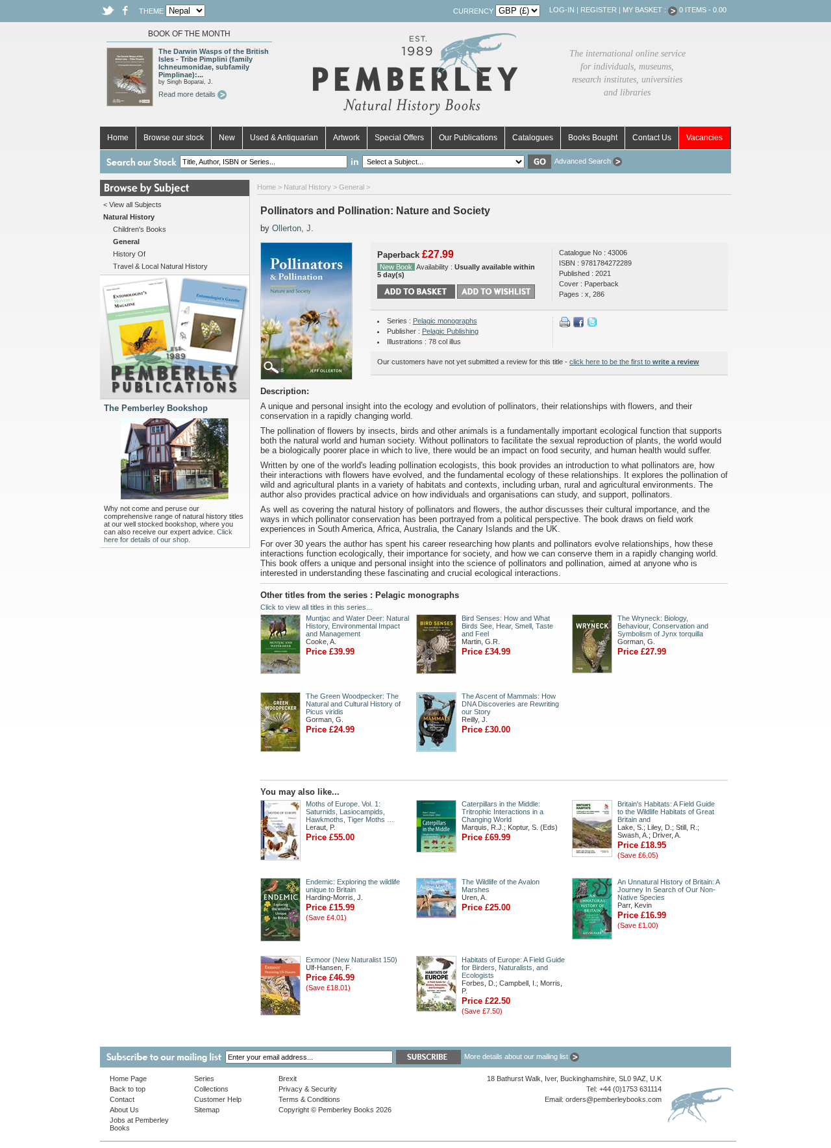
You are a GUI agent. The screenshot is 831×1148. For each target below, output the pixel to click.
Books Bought (592, 137)
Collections (211, 1089)
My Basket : (645, 10)
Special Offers (399, 137)
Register (598, 10)
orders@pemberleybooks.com (613, 1099)
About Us (124, 1110)
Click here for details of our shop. (168, 535)
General (351, 187)
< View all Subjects (132, 204)
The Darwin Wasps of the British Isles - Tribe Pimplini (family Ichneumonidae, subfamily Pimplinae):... (213, 63)
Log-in (562, 10)
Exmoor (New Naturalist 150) (351, 960)
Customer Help (218, 1099)
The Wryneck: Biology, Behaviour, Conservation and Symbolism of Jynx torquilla (662, 626)
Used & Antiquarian (284, 137)
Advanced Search (583, 161)
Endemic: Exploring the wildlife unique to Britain (353, 885)
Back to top (127, 1089)
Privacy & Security (308, 1089)
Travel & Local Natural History (160, 266)
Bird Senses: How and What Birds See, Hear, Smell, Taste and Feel (507, 626)
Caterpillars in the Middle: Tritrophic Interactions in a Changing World (502, 811)
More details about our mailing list (517, 1056)
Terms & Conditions (309, 1099)
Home (118, 137)
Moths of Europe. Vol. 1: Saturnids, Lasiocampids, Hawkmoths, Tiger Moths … (350, 811)
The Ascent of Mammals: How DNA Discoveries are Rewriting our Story (510, 704)
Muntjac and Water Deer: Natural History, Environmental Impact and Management (357, 626)
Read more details (187, 94)
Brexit (288, 1078)
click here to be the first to (634, 362)
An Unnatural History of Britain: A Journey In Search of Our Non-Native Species (668, 889)
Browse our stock (173, 137)
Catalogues (532, 137)
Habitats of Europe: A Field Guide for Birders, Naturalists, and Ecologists (513, 967)
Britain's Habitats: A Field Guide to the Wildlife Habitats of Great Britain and (666, 811)
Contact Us (651, 137)
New (227, 137)
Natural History (307, 187)
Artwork (346, 137)
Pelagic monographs (445, 321)
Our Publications (468, 137)
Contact (122, 1099)
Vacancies (704, 137)
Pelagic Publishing (450, 331)
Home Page (128, 1078)
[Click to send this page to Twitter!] (592, 325)
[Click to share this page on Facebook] (578, 325)
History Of (129, 254)
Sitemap (206, 1110)
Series (204, 1078)
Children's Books (139, 229)
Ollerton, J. (293, 228)
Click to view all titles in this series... (316, 607)
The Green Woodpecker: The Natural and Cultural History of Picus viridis (353, 704)
